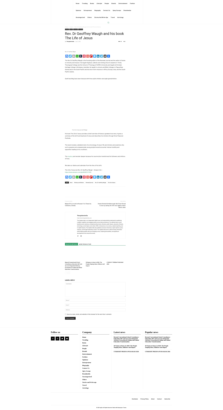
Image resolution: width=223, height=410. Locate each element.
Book (71, 182)
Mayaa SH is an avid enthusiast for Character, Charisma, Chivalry (78, 204)
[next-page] (69, 273)
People (71, 27)
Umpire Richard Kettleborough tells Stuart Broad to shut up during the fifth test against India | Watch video (112, 205)
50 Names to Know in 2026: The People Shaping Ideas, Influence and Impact (95, 264)
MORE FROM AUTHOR (85, 244)
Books (71, 29)
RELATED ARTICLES (71, 244)
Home (66, 27)
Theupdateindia (70, 41)
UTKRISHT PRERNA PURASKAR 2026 (126, 351)
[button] (108, 22)
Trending (80, 29)
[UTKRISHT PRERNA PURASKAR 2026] (116, 254)
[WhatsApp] (78, 45)
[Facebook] (66, 45)
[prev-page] (66, 273)
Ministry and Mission (79, 182)
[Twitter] (70, 45)
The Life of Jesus (111, 182)
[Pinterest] (74, 45)
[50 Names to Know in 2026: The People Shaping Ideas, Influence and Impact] (95, 254)
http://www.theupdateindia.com (84, 218)
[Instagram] (81, 236)
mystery (70, 156)
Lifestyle (75, 29)
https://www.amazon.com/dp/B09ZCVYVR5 (78, 172)
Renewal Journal (89, 182)
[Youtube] (67, 338)
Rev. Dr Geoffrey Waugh (100, 182)
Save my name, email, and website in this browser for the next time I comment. (89, 314)
